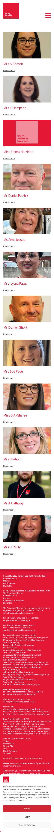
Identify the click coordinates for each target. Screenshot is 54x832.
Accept (27, 808)
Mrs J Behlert (27, 448)
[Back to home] (11, 11)
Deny (27, 816)
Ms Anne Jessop (27, 229)
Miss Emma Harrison (27, 141)
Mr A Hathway (27, 492)
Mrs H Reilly (27, 536)
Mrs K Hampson (27, 97)
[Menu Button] (48, 18)
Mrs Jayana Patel (27, 273)
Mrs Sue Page (27, 361)
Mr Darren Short (27, 317)
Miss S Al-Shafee (27, 404)
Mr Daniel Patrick (27, 185)
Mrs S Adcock (27, 53)
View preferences (27, 825)
